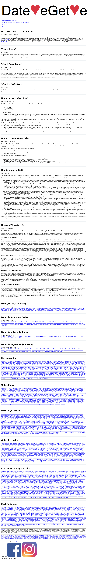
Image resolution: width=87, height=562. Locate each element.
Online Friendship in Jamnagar (66, 458)
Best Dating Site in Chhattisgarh (62, 361)
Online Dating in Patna (53, 393)
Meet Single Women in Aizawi (11, 423)
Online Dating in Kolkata (11, 398)
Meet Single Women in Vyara (37, 433)
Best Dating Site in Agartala (11, 371)
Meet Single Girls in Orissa (24, 510)
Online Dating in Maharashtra (18, 390)
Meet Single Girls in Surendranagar (40, 524)
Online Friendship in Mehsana (36, 459)
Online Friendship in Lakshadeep (15, 455)
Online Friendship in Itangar (78, 448)
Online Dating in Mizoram (55, 390)
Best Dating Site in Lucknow (36, 371)
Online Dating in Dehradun (71, 396)
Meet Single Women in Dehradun (45, 425)
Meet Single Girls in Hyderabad (62, 512)
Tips (2, 22)
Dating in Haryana (67, 321)
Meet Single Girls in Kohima (52, 515)
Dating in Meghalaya (73, 323)
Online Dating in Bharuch (54, 400)
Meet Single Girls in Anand (41, 520)
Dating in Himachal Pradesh (77, 321)
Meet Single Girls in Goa (77, 507)
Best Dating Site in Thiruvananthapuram (27, 368)
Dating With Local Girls (75, 535)
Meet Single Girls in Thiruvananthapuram (57, 514)
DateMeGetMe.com (40, 37)
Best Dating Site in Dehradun (23, 371)
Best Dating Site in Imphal (66, 368)
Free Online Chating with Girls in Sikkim (18, 477)
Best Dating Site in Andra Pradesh (8, 361)
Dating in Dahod (57, 348)
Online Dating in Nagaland (67, 390)
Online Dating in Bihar (47, 388)
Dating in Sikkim (41, 324)
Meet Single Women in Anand (45, 428)
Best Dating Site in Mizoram (68, 363)
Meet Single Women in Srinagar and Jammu (58, 421)
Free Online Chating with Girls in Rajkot (10, 496)
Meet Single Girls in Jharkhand (65, 508)
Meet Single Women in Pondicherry (14, 427)
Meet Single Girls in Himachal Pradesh (32, 508)
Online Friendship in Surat (74, 460)
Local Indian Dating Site (43, 537)
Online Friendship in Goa (78, 443)
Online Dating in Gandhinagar (17, 401)
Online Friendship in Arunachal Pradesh (25, 443)
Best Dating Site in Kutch (24, 375)
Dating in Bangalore (16, 309)
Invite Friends (26, 22)
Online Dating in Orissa (78, 390)
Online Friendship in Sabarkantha (46, 460)
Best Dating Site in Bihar (49, 361)
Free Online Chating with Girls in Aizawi (46, 483)
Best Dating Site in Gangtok (71, 369)
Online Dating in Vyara (49, 404)
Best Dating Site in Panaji (16, 367)
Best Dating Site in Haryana (14, 362)
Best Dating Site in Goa (74, 361)
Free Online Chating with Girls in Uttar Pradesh (11, 479)
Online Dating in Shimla (26, 394)
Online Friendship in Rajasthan (50, 447)
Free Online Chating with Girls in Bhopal (57, 482)
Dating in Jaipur (22, 310)
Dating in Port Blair (78, 336)
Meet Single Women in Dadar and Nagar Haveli (48, 426)
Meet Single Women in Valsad (24, 433)
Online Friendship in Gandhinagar (57, 449)
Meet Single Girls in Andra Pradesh (8, 507)
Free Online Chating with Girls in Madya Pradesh (16, 475)
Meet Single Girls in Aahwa (19, 525)
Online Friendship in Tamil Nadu (76, 447)
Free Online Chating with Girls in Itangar (71, 479)
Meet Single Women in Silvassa (59, 427)
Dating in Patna (29, 308)
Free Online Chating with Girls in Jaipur (40, 485)
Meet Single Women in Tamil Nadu (22, 418)
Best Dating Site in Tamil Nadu (60, 364)
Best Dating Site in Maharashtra (29, 363)
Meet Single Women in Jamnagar (63, 429)
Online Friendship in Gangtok (30, 453)
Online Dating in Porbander (50, 402)
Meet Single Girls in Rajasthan (49, 510)
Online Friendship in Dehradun (70, 453)
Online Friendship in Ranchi (35, 450)
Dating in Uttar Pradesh (77, 324)
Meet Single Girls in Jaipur (12, 517)
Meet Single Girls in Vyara (7, 525)
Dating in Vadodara (36, 351)
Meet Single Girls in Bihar (51, 507)
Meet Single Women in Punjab (62, 417)
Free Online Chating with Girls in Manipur (56, 475)
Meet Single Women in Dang (33, 429)
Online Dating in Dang (6, 401)
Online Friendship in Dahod (26, 458)
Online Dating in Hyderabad (20, 393)
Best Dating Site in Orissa (11, 364)
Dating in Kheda (25, 350)
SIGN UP (3, 26)
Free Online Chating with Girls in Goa (24, 472)
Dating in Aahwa (58, 351)
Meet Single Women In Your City (30, 535)
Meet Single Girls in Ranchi (28, 514)
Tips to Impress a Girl (12, 535)
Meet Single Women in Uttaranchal (51, 418)
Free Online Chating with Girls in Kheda (46, 493)
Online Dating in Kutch (53, 401)
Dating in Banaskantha (31, 348)
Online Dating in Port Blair (33, 399)
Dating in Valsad (44, 351)
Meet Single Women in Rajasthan (76, 417)
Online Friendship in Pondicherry (30, 455)
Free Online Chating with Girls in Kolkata (71, 486)
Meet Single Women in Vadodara (11, 433)
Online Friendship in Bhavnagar (13, 458)
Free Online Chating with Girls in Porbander (74, 494)
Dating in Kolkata (72, 310)
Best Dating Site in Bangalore (12, 368)
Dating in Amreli (14, 348)
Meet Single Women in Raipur (68, 420)
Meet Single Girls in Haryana (17, 508)
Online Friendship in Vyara (29, 461)
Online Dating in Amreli (19, 400)
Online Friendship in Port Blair (44, 455)
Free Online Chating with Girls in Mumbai (75, 482)
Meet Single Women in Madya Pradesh (42, 416)
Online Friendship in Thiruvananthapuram (64, 450)
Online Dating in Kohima (71, 395)
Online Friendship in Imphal (20, 452)
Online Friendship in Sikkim (63, 447)
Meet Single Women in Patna (55, 420)
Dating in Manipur (65, 323)
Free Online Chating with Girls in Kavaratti (52, 490)
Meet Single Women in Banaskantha (60, 428)
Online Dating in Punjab (6, 391)
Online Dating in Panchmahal (37, 402)
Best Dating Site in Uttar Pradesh (15, 366)
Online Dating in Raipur (63, 393)
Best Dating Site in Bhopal (42, 368)
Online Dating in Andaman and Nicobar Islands (27, 398)
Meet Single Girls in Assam (40, 507)
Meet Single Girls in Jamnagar (51, 521)
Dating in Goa (52, 321)
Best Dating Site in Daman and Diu (33, 372)
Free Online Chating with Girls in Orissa (48, 476)
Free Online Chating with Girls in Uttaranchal (75, 477)
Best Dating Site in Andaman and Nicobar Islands (65, 371)
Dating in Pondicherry (69, 336)
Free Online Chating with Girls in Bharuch (64, 491)
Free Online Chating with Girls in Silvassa (16, 490)
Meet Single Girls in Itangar (75, 512)
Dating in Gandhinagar (52, 308)
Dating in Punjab (25, 324)
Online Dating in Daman (68, 399)
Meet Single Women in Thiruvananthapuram (23, 422)
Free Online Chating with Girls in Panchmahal (54, 494)
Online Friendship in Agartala (57, 453)
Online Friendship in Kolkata (13, 454)
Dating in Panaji (43, 308)
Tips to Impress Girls (46, 538)
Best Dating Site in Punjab (22, 364)
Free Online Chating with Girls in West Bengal (32, 479)
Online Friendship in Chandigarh (72, 449)
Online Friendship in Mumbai (7, 452)
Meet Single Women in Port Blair (29, 427)
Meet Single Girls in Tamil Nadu (75, 510)
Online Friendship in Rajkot (32, 460)
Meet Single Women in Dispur (42, 420)
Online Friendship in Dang (38, 458)
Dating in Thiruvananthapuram (27, 309)
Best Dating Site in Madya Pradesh (14, 363)
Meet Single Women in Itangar (28, 420)
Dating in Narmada (41, 350)
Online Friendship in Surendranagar (61, 460)
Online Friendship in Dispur (7, 449)
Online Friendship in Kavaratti (17, 456)
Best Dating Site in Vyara (30, 378)
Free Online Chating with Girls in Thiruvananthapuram (36, 482)
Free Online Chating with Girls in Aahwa (59, 497)
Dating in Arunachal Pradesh (18, 321)
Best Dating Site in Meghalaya (55, 363)
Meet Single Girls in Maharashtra (41, 509)
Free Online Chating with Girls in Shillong (28, 483)
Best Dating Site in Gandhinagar (29, 367)
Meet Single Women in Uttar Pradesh (67, 418)
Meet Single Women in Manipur (74, 416)
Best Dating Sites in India (35, 536)
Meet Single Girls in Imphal (14, 515)
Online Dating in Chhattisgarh (58, 388)
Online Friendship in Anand (57, 456)
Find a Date (35, 538)
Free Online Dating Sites (16, 538)
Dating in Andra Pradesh (6, 321)
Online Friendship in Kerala (12, 445)
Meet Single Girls (74, 538)
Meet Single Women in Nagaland (35, 417)
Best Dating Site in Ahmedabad (56, 373)
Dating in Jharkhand (19, 323)
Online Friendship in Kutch (11, 459)
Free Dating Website (49, 535)
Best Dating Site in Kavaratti (43, 373)
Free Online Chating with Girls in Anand (25, 491)
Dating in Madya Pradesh (45, 323)
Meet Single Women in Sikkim (7, 418)
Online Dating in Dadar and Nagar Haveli (59, 398)
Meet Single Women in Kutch (7, 431)
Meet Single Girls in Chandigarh (68, 513)
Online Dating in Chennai (48, 396)
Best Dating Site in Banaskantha (8, 374)
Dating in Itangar (14, 308)
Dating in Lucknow (63, 310)
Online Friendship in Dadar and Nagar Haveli (66, 454)
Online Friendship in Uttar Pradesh (35, 448)
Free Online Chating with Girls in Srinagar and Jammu (56, 481)
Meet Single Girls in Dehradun (63, 517)
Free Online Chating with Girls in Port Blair (58, 488)
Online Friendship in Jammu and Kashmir (53, 444)
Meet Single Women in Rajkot (35, 432)
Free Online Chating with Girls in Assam (54, 471)
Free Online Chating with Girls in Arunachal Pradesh (33, 471)
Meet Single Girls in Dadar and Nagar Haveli (57, 518)
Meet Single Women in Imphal (67, 422)
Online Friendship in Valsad (17, 461)
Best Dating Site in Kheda (36, 375)
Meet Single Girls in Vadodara (65, 524)
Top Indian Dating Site (23, 538)
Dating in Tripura (58, 324)
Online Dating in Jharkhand (51, 389)
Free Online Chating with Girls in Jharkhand (42, 474)
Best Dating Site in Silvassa (19, 373)
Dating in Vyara (51, 351)
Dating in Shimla (70, 308)
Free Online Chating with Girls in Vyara (41, 497)
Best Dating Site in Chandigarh (42, 367)
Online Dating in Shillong (49, 395)
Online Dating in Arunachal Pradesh (23, 388)
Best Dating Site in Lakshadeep (48, 372)
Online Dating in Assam (36, 388)
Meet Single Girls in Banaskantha (54, 520)
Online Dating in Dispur (43, 393)
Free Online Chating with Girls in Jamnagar (74, 492)
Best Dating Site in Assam (38, 361)
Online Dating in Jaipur (26, 396)
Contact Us (37, 541)
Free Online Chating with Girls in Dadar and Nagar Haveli (56, 487)
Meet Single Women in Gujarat (14, 415)
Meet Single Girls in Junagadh (64, 521)
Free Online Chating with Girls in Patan (35, 494)
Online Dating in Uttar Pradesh (77, 391)
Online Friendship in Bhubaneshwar (72, 452)
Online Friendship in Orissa (25, 447)
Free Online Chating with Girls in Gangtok (58, 485)
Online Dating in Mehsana (75, 401)
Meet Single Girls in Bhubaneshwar (66, 515)
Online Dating (43, 535)
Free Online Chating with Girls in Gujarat (42, 472)
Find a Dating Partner (61, 538)
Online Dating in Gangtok (36, 396)
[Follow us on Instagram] (29, 556)
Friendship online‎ (72, 537)
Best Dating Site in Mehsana (48, 375)
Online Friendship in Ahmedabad (31, 456)
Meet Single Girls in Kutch (77, 521)
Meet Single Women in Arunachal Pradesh (27, 414)
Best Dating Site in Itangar (55, 366)
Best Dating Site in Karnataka (73, 362)
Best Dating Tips (39, 538)
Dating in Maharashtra (56, 323)
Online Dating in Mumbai (26, 395)
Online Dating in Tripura (53, 391)
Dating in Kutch (17, 350)
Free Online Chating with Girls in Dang (36, 492)
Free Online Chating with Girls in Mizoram (10, 476)
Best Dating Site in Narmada (61, 375)
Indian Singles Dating (8, 538)
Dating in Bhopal (38, 309)
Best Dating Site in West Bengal (29, 366)
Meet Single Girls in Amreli (29, 520)
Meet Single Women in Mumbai (53, 422)
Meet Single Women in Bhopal (39, 422)
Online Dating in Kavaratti (79, 399)
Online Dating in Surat (17, 404)
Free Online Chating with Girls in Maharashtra (37, 475)
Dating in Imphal (54, 309)
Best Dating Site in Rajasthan (35, 364)
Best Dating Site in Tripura (72, 364)
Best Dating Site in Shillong (78, 368)
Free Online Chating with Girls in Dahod (18, 492)
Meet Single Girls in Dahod (12, 521)
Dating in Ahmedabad (6, 348)
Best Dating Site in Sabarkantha (52, 377)
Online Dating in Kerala (74, 389)
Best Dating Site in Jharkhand (60, 362)
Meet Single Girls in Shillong (27, 515)
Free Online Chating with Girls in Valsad (23, 497)
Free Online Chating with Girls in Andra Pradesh (11, 471)
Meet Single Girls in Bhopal (72, 514)
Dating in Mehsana (33, 350)
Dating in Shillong (62, 309)
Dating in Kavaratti (31, 337)
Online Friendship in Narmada (49, 459)
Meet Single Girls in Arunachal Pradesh (25, 507)
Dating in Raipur (36, 308)
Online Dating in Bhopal (15, 395)
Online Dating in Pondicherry (20, 399)
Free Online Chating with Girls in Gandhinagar (55, 492)
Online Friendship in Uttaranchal (21, 448)
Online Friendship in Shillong (33, 452)
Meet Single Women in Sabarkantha (50, 432)
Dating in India (22, 535)
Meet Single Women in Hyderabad (14, 420)
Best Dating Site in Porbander (27, 377)
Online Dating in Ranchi (53, 394)
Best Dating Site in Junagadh (13, 375)
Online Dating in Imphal (38, 395)
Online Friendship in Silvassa (71, 455)
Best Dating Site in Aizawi (7, 369)
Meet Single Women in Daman (72, 427)
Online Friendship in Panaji (43, 449)
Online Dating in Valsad (39, 404)
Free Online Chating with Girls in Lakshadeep (18, 488)
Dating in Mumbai (46, 309)
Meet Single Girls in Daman (74, 519)
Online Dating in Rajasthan (18, 391)
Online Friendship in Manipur (55, 445)
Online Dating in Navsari (15, 402)
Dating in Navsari (49, 350)
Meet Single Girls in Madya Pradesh (26, 509)
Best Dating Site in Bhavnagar (34, 374)
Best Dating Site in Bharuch (21, 374)
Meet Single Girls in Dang (24, 521)
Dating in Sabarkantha (9, 351)
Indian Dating (52, 536)
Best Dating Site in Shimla (55, 367)
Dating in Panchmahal (65, 350)
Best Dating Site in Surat (79, 377)
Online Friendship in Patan (75, 459)
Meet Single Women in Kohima (25, 423)
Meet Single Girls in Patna (16, 513)
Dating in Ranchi (8, 309)
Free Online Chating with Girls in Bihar (71, 471)
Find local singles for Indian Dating (8, 536)
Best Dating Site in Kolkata (49, 371)
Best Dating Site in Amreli (68, 373)
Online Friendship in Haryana (20, 444)
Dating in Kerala (36, 323)
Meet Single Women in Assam (42, 414)
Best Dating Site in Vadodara (7, 378)
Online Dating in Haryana (6, 389)
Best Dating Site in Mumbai (54, 368)
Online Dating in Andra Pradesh (8, 388)
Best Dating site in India (4, 535)
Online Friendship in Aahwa (42, 461)
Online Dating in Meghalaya (43, 390)
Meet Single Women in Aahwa (51, 433)
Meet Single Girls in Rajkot (12, 524)
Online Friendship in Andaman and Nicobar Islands (31, 454)
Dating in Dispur (21, 308)
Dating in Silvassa (15, 337)
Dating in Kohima (78, 309)
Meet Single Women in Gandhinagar (12, 421)
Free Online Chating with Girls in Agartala (14, 486)
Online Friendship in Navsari (62, 459)
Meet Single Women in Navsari (63, 431)
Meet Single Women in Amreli (32, 428)
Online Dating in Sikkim (29, 391)
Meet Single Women (68, 538)
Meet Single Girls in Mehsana (17, 523)
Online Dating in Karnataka (63, 389)
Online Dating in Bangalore (65, 394)
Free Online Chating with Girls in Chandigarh (17, 481)
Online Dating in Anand (30, 400)
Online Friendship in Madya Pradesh (26, 445)
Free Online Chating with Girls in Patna (22, 480)
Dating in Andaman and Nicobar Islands (9, 336)
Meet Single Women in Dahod (20, 429)
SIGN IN (3, 24)
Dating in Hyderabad (5, 308)
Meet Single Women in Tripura (36, 418)
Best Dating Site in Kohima (19, 369)
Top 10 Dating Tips (50, 537)
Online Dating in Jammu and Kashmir (36, 389)
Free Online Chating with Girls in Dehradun (33, 486)
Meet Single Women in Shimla (42, 421)
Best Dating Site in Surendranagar (66, 377)
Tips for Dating (38, 535)
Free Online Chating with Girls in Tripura (56, 477)
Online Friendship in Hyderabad (65, 448)
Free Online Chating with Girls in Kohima (65, 483)
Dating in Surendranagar (19, 351)
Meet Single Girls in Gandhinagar (53, 513)
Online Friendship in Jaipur (18, 453)
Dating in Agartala (46, 310)
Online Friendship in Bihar (52, 443)
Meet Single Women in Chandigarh (27, 421)
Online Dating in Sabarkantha (73, 402)
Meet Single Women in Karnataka (13, 416)
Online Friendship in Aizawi (46, 452)
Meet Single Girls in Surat (53, 524)
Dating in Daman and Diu (49, 336)
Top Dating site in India (53, 538)
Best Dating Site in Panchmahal (13, 377)
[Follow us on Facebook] (14, 556)
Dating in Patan (57, 350)
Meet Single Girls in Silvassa (61, 519)
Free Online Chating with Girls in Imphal (10, 483)
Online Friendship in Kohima (58, 452)
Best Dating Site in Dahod (46, 374)
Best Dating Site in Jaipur (59, 369)
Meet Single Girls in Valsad (78, 524)
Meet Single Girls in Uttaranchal (18, 512)
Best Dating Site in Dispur (66, 366)
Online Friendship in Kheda (24, 459)
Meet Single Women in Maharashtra (58, 416)
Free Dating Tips (30, 538)
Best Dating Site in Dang (58, 374)
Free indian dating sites (78, 537)
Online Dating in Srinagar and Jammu (40, 394)
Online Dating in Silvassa (57, 399)
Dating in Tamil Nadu (50, 324)
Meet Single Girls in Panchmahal (68, 523)
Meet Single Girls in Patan (55, 523)
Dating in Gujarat (59, 321)
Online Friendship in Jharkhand (69, 444)
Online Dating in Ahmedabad (7, 400)
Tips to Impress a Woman (67, 536)
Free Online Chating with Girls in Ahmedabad (72, 490)
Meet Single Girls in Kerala (12, 509)
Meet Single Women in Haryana (28, 415)
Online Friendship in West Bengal (50, 448)
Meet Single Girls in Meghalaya (68, 509)
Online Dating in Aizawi (60, 395)
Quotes (5, 22)
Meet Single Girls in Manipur (54, 509)
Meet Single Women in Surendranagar (66, 432)
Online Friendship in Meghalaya (69, 445)
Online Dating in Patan (26, 402)
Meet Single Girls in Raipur (28, 513)
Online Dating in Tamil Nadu (41, 391)
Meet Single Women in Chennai (17, 425)
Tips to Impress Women (57, 537)
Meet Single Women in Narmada (49, 431)
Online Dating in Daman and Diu (76, 398)
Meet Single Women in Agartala (31, 425)
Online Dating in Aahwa (60, 404)
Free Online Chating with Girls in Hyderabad (52, 479)
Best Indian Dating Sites (27, 536)
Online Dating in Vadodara (28, 404)
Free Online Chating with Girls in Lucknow (52, 486)
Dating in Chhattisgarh (44, 321)
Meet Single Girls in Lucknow (76, 517)
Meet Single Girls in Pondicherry (20, 519)
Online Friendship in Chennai (44, 453)
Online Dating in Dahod (78, 400)
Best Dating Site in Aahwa (42, 378)
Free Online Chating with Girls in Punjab (65, 476)
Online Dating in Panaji (74, 393)
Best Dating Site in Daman (30, 373)
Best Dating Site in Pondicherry (62, 372)
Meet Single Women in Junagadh (77, 429)
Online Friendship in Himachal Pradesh (35, 444)
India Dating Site (20, 537)
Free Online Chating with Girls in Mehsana (65, 493)
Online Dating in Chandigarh (14, 394)
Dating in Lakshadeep (59, 336)
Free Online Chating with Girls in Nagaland (29, 476)
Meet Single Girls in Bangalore (41, 514)
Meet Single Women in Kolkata (74, 425)
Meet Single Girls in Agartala (50, 517)
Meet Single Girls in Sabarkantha (25, 524)
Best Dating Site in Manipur (43, 363)
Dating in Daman (22, 337)
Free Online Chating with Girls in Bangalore (14, 482)
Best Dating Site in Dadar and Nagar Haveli (16, 372)
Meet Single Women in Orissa (49, 417)
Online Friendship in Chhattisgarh (65, 443)
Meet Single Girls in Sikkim (62, 510)
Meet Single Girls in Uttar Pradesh (32, 512)
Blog (14, 22)
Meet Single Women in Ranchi (74, 421)
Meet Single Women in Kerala (27, 416)
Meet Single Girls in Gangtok (24, 517)
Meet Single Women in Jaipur (71, 423)
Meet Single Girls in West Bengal (47, 512)
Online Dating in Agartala (59, 396)
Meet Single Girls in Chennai (37, 517)
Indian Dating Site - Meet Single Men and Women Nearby (61, 535)
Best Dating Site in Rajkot (39, 377)
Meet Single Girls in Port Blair (34, 519)
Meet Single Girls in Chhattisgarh (65, 507)
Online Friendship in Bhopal (79, 450)
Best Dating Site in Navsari (73, 375)
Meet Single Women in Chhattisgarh (70, 414)
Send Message (19, 22)
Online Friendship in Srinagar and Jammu (19, 450)
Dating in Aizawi (70, 309)
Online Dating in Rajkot (61, 402)
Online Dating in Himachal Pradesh (20, 389)
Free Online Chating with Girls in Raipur (40, 480)
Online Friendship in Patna (19, 449)
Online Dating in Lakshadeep (7, 399)
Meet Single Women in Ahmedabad (17, 428)
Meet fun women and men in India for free (11, 537)
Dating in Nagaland (9, 324)
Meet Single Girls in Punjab (36, 510)
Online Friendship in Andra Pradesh (9, 443)
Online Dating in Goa (69, 388)
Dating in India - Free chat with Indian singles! (31, 537)
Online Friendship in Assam (40, 443)
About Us (31, 541)
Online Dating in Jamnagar (30, 401)
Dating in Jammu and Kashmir (7, 323)
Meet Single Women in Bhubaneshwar (40, 423)
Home (2, 541)
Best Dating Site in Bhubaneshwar (32, 369)
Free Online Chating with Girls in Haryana (60, 472)
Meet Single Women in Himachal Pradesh (45, 415)
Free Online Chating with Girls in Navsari (18, 494)
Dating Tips (18, 535)
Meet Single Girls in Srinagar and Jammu (13, 514)
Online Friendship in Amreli (44, 456)
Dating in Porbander (74, 350)
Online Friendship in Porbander (19, 460)
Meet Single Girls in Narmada (30, 523)
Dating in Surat (28, 351)
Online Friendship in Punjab (37, 447)
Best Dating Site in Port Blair (75, 372)
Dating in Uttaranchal (67, 324)
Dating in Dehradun (54, 310)
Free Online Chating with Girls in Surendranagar (49, 496)
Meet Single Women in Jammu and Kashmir (63, 415)
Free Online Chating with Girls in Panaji (57, 480)
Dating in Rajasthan (33, 324)
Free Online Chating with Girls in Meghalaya (75, 475)
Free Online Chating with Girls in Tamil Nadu (37, 477)
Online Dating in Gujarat (80, 388)
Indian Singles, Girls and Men (44, 536)
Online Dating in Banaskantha (41, 400)
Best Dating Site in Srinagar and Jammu (70, 367)
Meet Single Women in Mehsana (35, 431)
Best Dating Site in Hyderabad (42, 366)
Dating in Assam (28, 321)
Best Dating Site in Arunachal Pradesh (24, 361)
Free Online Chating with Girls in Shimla (36, 481)
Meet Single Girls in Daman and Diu (75, 518)
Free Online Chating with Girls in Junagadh (10, 493)
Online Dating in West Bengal (7, 393)
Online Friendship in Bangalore (48, 450)
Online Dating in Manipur (31, 390)
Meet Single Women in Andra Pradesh (9, 414)
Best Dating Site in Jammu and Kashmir (45, 362)
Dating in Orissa (17, 324)
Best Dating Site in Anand (80, 373)
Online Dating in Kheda (64, 401)
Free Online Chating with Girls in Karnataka (62, 474)
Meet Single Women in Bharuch (75, 428)
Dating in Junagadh (10, 350)
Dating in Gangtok (30, 310)
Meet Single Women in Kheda (20, 431)
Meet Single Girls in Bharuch (68, 520)
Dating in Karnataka (28, 323)
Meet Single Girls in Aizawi (39, 515)
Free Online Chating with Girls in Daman (34, 490)
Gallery (10, 22)
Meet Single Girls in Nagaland (11, 510)
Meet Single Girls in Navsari (43, 523)
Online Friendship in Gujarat (7, 444)
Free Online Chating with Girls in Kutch (29, 493)
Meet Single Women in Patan (76, 431)
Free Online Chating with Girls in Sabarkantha (29, 496)
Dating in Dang (64, 348)
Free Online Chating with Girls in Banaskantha (45, 491)
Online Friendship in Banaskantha (70, 456)
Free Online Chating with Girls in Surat (68, 496)
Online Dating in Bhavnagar (66, 400)
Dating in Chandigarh (62, 308)
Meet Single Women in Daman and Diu (67, 426)
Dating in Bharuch (40, 348)
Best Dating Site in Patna (78, 366)
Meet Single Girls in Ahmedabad (16, 520)
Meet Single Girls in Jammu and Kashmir (50, 508)
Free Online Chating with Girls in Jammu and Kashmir (21, 474)
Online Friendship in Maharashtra (41, 445)
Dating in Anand (22, 348)
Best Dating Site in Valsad (19, 378)
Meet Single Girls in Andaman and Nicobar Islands (22, 518)
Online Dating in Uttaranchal (64, 391)
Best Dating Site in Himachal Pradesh (28, 362)
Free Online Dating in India (58, 536)
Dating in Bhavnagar (48, 348)
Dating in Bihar (35, 321)
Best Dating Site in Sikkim (47, 364)
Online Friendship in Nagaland (12, 447)
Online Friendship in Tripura (7, 448)
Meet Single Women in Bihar (56, 414)
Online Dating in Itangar (32, 393)
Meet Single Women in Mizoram (21, 417)
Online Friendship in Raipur (31, 449)
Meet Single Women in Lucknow (60, 425)
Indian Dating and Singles (19, 536)
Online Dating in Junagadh (42, 401)
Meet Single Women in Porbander (21, 432)
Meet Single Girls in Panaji (40, 513)
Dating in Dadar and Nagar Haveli (35, 336)
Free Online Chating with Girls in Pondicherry (38, 488)
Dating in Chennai (38, 310)
